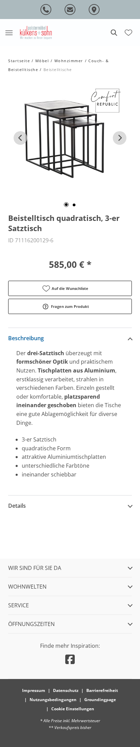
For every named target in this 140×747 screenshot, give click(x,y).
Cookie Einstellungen (72, 709)
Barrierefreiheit (102, 690)
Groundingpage (100, 699)
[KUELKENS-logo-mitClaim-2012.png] (36, 32)
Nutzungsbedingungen (53, 699)
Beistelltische (57, 69)
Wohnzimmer (68, 60)
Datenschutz (65, 690)
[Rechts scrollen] (119, 138)
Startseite (19, 60)
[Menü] (8, 32)
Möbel (42, 60)
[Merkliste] (128, 32)
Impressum (33, 690)
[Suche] (113, 32)
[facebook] (70, 659)
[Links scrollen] (20, 138)
